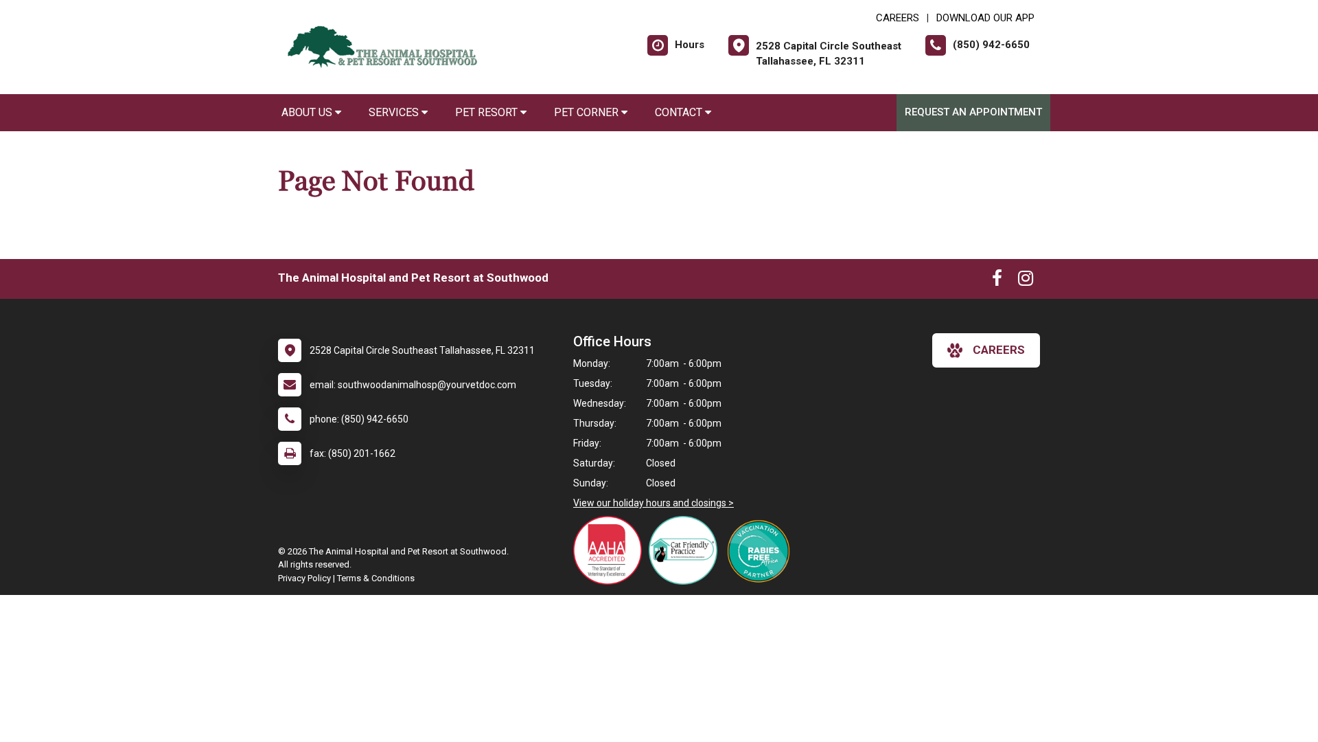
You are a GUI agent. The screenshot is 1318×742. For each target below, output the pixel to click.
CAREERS (897, 18)
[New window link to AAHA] (611, 550)
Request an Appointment (973, 112)
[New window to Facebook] (997, 281)
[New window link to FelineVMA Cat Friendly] (686, 550)
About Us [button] (308, 112)
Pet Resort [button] (487, 112)
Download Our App (985, 18)
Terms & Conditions (376, 578)
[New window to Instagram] (1025, 281)
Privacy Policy (304, 578)
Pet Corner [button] (587, 112)
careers (999, 350)
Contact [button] (680, 112)
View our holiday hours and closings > (653, 502)
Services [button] (395, 112)
